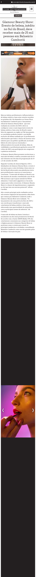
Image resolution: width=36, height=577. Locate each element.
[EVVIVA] (18, 46)
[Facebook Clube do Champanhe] (1, 2)
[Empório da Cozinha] (18, 55)
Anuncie (18, 15)
